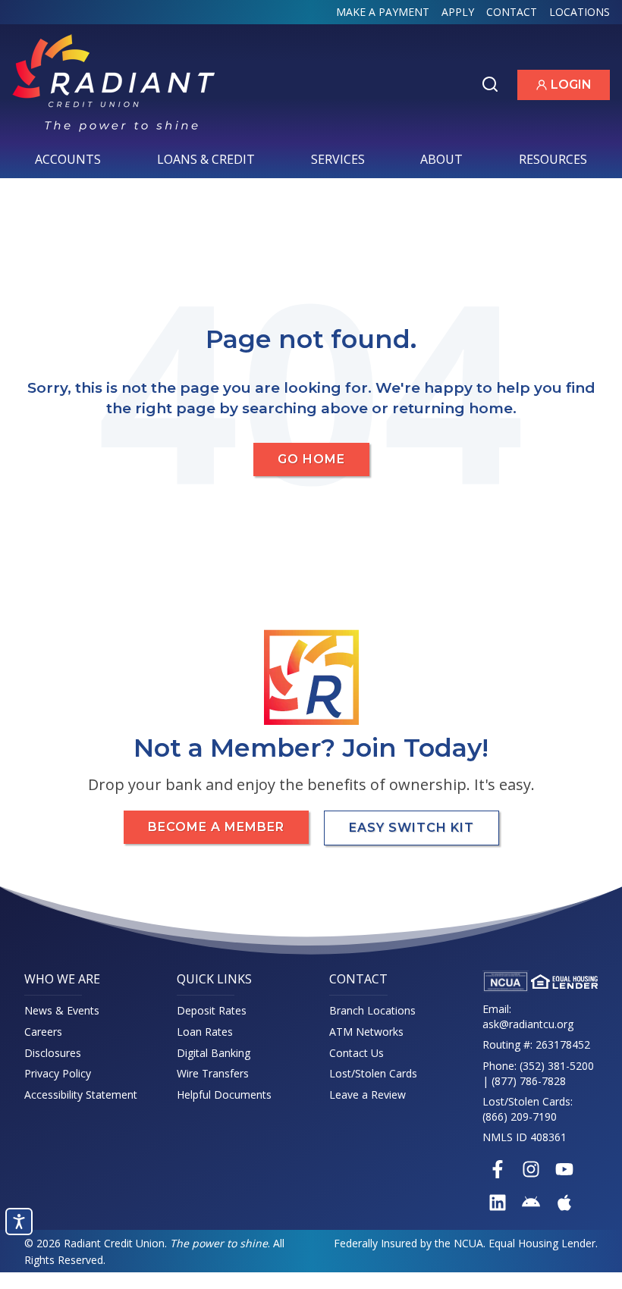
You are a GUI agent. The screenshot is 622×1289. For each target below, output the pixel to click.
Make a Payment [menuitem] (382, 12)
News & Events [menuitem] (61, 1010)
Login (573, 87)
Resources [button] (557, 163)
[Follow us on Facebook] (497, 1169)
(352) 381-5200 (557, 1065)
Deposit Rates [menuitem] (212, 1010)
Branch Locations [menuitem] (372, 1010)
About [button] (446, 163)
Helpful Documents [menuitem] (224, 1094)
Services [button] (342, 163)
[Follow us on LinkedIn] (497, 1202)
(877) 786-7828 (529, 1081)
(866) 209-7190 (519, 1116)
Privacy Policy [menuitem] (57, 1073)
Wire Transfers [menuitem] (213, 1073)
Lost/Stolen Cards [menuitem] (373, 1073)
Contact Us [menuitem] (356, 1053)
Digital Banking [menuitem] (213, 1053)
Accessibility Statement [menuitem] (80, 1094)
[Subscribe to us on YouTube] (564, 1169)
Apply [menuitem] (457, 12)
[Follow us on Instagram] (531, 1169)
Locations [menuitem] (579, 12)
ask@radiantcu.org (527, 1024)
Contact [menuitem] (511, 12)
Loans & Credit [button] (210, 163)
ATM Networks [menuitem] (366, 1031)
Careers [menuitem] (43, 1031)
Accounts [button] (72, 163)
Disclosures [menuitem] (52, 1053)
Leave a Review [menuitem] (367, 1094)
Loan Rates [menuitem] (205, 1031)
